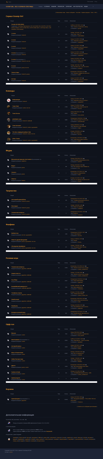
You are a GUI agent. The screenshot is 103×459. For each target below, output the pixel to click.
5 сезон (13, 59)
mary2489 (70, 439)
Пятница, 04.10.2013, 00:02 (77, 305)
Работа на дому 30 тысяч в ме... (81, 119)
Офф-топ (10, 324)
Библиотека (14, 233)
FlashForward (15, 299)
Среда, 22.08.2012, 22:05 (76, 238)
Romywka (91, 439)
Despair (75, 240)
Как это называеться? (79, 353)
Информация (16, 99)
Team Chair (15, 106)
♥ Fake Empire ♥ (77, 234)
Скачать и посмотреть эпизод (81, 26)
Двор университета (78, 287)
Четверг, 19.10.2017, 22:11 (76, 32)
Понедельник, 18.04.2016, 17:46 (78, 118)
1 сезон (13, 33)
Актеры (13, 79)
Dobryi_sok (15, 440)
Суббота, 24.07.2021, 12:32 (77, 25)
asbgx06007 (81, 42)
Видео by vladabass (78, 206)
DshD (79, 301)
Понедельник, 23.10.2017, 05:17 (78, 232)
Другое (13, 365)
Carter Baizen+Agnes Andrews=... (81, 139)
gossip (79, 28)
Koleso (58, 437)
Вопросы (76, 213)
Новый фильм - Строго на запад (81, 340)
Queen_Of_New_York (83, 295)
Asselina (32, 440)
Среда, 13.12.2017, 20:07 (76, 78)
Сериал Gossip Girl (14, 16)
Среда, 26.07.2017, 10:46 (76, 345)
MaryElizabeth (63, 439)
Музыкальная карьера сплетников (21, 159)
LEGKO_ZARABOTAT (83, 269)
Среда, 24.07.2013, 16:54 (76, 397)
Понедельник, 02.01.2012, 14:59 (78, 211)
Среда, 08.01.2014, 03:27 (76, 111)
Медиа (9, 151)
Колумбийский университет (19, 286)
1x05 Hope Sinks (44, 27)
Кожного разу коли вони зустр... (81, 300)
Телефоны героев (16, 293)
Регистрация (90, 1)
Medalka (80, 361)
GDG (84, 437)
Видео (13, 165)
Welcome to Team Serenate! (80, 126)
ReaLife (79, 181)
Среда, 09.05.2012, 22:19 (76, 124)
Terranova (80, 402)
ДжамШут (80, 342)
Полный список (40, 440)
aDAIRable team (16, 119)
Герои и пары (15, 72)
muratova (80, 68)
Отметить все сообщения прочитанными (87, 406)
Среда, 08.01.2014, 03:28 (76, 332)
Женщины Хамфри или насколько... (82, 73)
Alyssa (28, 437)
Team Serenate (16, 125)
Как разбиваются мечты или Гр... (81, 306)
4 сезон (13, 52)
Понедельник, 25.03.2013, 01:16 (78, 279)
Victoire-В (24, 35)
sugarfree (27, 439)
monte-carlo (21, 437)
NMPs (40, 437)
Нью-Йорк (14, 279)
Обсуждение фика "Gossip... (80, 247)
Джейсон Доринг (77, 346)
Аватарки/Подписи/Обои (18, 199)
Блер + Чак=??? (77, 34)
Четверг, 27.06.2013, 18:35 (76, 245)
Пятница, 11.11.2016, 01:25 (76, 371)
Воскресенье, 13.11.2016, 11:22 (78, 266)
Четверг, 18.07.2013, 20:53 (76, 65)
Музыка (13, 333)
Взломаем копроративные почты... (82, 160)
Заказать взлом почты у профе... (81, 267)
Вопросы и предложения (79, 173)
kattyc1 (79, 128)
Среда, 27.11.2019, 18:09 (76, 105)
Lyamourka (52, 437)
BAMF (79, 74)
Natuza (79, 437)
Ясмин (26, 440)
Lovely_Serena (48, 439)
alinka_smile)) (39, 439)
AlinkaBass (80, 288)
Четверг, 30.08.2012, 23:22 (76, 285)
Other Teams (16, 138)
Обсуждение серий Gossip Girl (81, 106)
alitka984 (80, 368)
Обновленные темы (60, 12)
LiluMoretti (29, 120)
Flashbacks (14, 306)
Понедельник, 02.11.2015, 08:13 (78, 198)
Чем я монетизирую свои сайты (81, 366)
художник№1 (34, 127)
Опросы (13, 178)
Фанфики (10, 224)
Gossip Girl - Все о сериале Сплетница (19, 6)
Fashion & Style (15, 372)
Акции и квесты (16, 273)
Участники (78, 12)
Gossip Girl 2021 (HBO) (17, 24)
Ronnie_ (80, 242)
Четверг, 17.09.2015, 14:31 (76, 358)
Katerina (23, 180)
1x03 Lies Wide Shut (24, 27)
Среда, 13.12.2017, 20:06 (76, 39)
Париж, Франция (77, 359)
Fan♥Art (75, 113)
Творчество (11, 191)
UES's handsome (77, 132)
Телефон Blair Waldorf (79, 293)
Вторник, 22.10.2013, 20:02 (77, 177)
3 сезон (13, 46)
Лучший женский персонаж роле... (81, 313)
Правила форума (85, 12)
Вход (96, 1)
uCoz (11, 452)
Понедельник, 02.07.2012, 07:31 (78, 311)
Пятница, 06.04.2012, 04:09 (77, 165)
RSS (95, 12)
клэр (74, 437)
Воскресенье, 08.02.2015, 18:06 (78, 298)
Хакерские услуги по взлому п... (81, 40)
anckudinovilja (81, 121)
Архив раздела (15, 378)
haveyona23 (49, 431)
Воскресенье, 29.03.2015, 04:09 (78, 364)
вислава (90, 437)
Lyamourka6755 (78, 439)
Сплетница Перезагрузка (24, 26)
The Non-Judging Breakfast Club (21, 132)
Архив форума (15, 398)
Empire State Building (78, 280)
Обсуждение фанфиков (18, 246)
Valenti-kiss (80, 61)
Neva (85, 439)
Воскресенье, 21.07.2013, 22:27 (78, 171)
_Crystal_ (80, 314)
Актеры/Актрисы (16, 346)
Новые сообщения (70, 12)
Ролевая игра (12, 258)
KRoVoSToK (81, 201)
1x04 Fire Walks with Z (35, 27)
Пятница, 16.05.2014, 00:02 (77, 351)
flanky (14, 439)
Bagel (22, 440)
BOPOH (80, 161)
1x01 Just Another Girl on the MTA (37, 26)
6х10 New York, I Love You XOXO (81, 66)
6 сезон (13, 66)
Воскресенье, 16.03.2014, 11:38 (78, 71)
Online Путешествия (17, 359)
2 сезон (13, 40)
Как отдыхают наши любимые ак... (82, 166)
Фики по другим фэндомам (19, 239)
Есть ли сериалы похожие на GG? (82, 179)
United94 (80, 355)
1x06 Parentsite (20, 29)
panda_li (45, 437)
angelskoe (24, 161)
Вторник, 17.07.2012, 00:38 (77, 292)
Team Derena (16, 113)
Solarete (15, 437)
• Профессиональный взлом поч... (82, 200)
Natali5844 (20, 439)
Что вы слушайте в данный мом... (81, 333)
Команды (10, 91)
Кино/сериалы (15, 339)
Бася (63, 437)
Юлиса (79, 348)
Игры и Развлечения (17, 352)
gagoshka (24, 268)
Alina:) (79, 248)
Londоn (24, 107)
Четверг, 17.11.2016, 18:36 (76, 272)
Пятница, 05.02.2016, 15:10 (77, 158)
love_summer (81, 115)
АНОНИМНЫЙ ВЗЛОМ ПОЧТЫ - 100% (82, 372)
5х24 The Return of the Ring (80, 60)
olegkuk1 (69, 437)
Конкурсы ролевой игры (18, 312)
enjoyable (34, 437)
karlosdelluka (81, 35)
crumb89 (55, 439)
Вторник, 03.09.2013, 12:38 (77, 131)
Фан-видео (14, 206)
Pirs (79, 168)
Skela (32, 439)
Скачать (13, 172)
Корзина (9, 389)
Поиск (92, 12)
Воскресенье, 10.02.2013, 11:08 (78, 137)
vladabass (80, 208)
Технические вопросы (17, 212)
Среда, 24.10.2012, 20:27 (76, 58)
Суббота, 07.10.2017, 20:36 (77, 338)
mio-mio (28, 61)
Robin (79, 174)
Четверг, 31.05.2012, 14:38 (76, 205)
